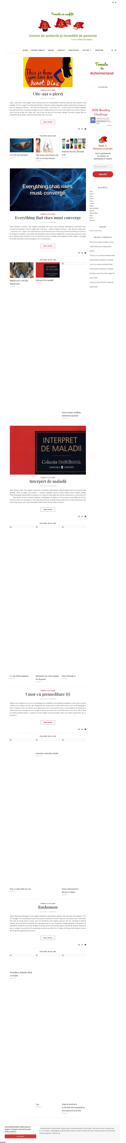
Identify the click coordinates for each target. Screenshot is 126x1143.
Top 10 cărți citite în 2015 (20, 889)
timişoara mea (110, 1128)
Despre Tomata (38, 50)
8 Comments (52, 699)
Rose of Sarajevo (69, 676)
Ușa (37, 1104)
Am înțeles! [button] (20, 1136)
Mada (91, 206)
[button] (17, 1131)
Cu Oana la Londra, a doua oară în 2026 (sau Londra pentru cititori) (101, 246)
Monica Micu (94, 213)
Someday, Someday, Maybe (47, 753)
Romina (92, 220)
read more (47, 122)
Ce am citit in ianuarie (19, 676)
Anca (91, 191)
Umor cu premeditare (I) (48, 694)
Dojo (91, 196)
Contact (61, 50)
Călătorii (99, 50)
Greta (92, 198)
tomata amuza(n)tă (76, 1128)
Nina (91, 215)
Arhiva (51, 50)
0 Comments (52, 486)
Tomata (92, 255)
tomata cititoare (47, 90)
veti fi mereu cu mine (98, 1128)
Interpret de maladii (44, 280)
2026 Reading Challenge (101, 112)
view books (109, 125)
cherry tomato (87, 1128)
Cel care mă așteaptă (19, 155)
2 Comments (52, 222)
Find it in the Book (96, 231)
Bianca (92, 194)
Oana (91, 218)
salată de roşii (56, 1133)
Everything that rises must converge (48, 217)
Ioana (91, 201)
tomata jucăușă (55, 1128)
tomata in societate (75, 1131)
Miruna (92, 211)
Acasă (25, 50)
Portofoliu (74, 50)
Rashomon (48, 907)
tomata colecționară (88, 1131)
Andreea (98, 118)
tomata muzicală (45, 1128)
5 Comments (52, 912)
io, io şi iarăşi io (45, 1131)
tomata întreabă (64, 1131)
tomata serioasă (65, 1128)
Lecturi (86, 50)
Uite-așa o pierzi (48, 93)
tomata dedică (110, 1131)
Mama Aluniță (94, 208)
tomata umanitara (100, 1131)
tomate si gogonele (45, 1133)
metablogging (55, 1131)
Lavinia (92, 203)
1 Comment (52, 98)
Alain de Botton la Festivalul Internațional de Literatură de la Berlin (73, 1107)
